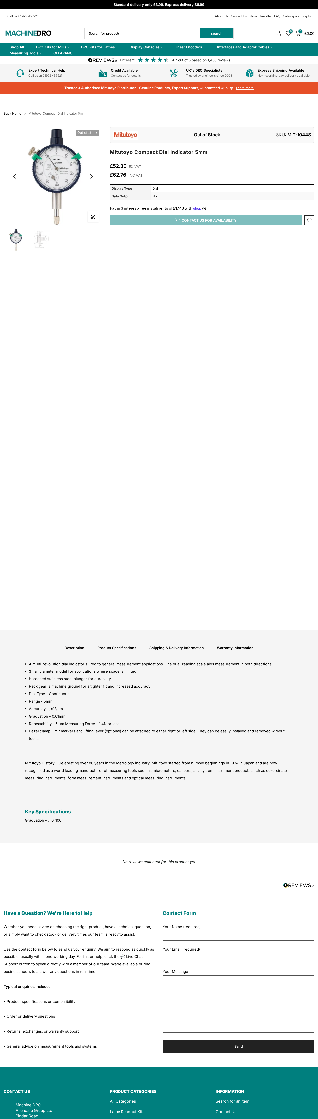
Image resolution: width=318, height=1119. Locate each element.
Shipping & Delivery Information (176, 648)
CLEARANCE (63, 53)
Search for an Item (232, 1101)
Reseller (266, 16)
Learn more (245, 88)
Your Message (175, 971)
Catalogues (291, 16)
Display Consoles (144, 47)
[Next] (91, 176)
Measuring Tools (24, 53)
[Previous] (14, 176)
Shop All (17, 47)
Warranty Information (235, 648)
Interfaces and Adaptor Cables (243, 47)
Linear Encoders (188, 47)
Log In (306, 16)
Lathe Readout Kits (127, 1111)
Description (74, 648)
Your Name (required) (182, 926)
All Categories (123, 1101)
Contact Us (239, 16)
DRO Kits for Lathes (98, 47)
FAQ (277, 16)
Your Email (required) (181, 949)
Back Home (12, 113)
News (253, 16)
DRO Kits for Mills (51, 47)
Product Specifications (116, 648)
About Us (221, 16)
